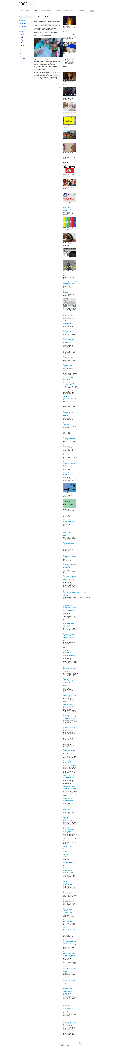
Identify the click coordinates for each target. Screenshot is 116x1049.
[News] (69, 169)
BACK (60, 87)
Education (69, 11)
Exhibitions (47, 11)
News (36, 11)
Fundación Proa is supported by (33, 4)
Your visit (25, 11)
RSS (20, 18)
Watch (58, 11)
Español (95, 3)
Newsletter (76, 5)
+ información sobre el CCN (41, 82)
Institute (81, 11)
